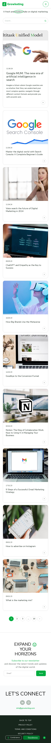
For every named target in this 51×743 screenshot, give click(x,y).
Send (41, 673)
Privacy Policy (25, 725)
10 (34, 618)
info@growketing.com (25, 708)
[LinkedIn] (22, 702)
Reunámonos (33, 737)
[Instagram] (28, 702)
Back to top (25, 720)
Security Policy (25, 734)
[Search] (45, 21)
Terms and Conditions (26, 729)
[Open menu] (46, 4)
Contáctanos (15, 737)
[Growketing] (12, 4)
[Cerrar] (44, 737)
